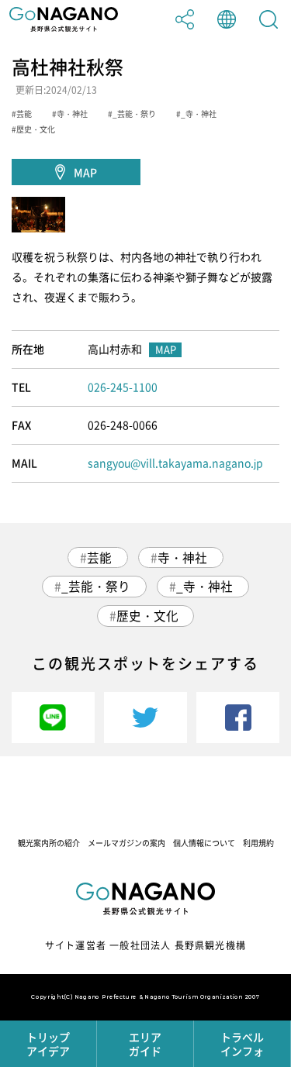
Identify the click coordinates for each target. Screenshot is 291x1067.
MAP (85, 172)
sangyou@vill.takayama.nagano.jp (175, 462)
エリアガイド (145, 1043)
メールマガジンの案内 (126, 842)
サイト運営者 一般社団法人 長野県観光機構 (145, 945)
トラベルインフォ (242, 1043)
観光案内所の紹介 (49, 842)
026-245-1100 (123, 386)
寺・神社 (182, 557)
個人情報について (204, 842)
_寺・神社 (204, 586)
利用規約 (258, 842)
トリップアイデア (48, 1043)
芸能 (99, 557)
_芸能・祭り (95, 586)
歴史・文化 (147, 616)
